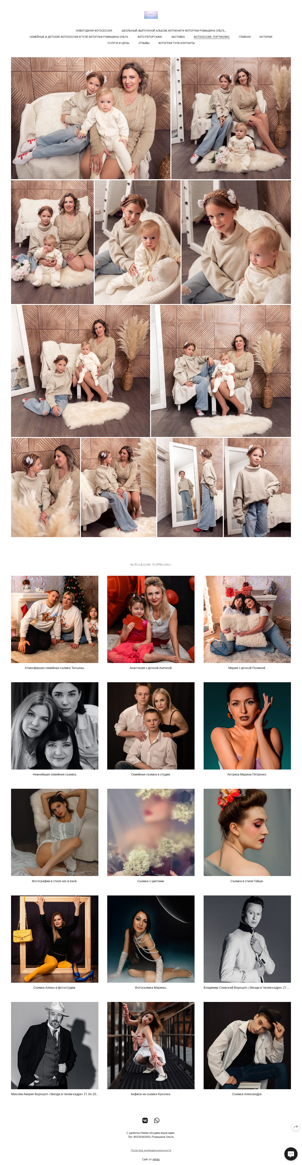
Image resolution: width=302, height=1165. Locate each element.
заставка (178, 36)
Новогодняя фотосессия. (94, 30)
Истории (266, 36)
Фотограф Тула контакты (176, 43)
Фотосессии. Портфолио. (212, 36)
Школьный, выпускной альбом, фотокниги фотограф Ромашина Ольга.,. (174, 30)
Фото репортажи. (150, 36)
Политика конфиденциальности (151, 1150)
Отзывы (144, 43)
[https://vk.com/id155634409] (145, 1120)
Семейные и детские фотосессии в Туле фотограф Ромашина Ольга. (79, 36)
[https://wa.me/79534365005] (157, 1120)
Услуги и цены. (118, 43)
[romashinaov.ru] (151, 15)
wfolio (156, 1159)
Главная (245, 36)
